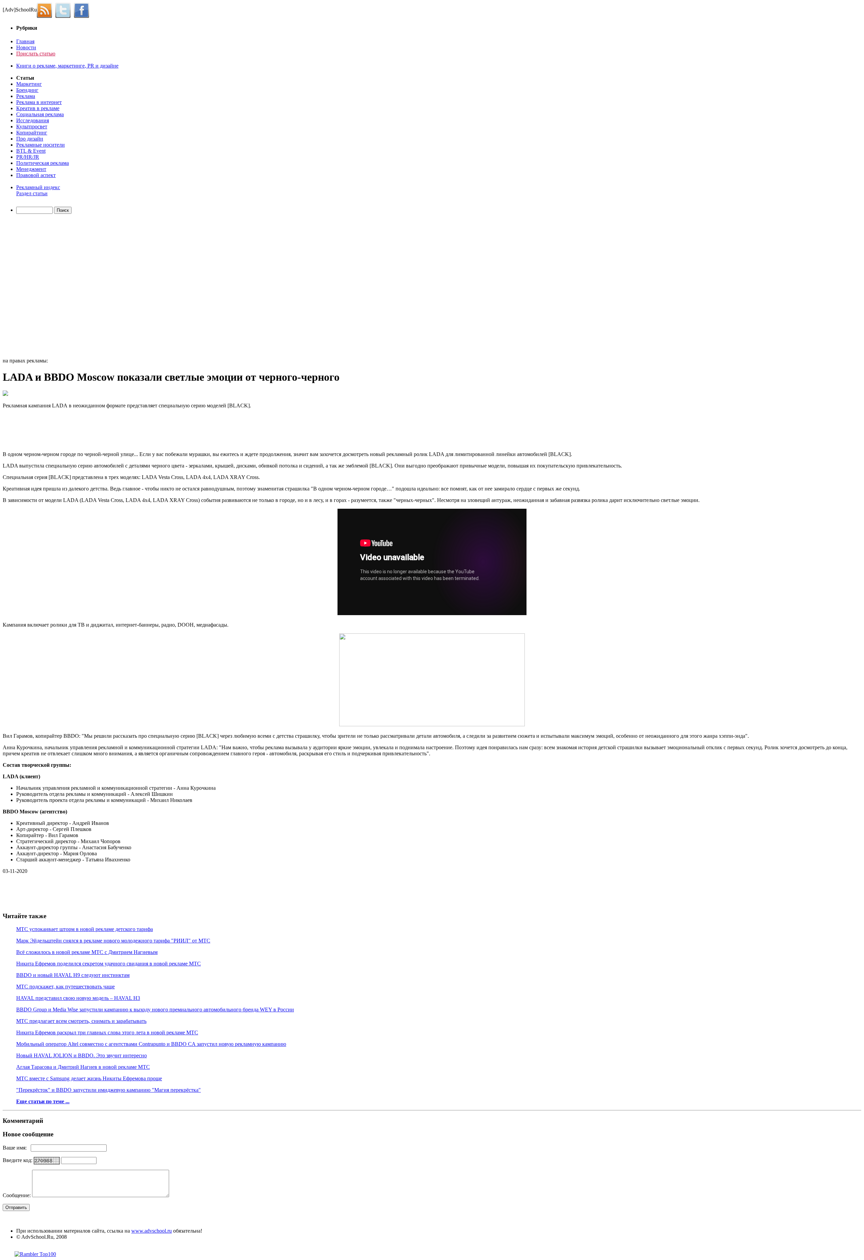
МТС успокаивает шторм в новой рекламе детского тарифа (84, 929)
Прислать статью (35, 53)
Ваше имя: (17, 1148)
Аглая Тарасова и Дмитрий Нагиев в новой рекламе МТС (83, 1067)
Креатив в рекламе (37, 108)
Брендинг (27, 90)
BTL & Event (31, 151)
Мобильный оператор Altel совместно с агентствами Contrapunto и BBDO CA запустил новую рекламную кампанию (151, 1044)
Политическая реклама (42, 163)
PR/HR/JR (27, 157)
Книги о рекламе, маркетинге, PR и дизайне (67, 66)
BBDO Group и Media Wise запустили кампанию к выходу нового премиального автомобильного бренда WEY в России (155, 1009)
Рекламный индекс (38, 187)
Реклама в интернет (39, 102)
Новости (26, 47)
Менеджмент (31, 169)
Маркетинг (29, 84)
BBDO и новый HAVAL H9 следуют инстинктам (73, 975)
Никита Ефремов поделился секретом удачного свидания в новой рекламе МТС (108, 963)
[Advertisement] (41, 286)
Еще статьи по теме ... (43, 1101)
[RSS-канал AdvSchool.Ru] (46, 9)
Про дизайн (29, 139)
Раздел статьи (32, 193)
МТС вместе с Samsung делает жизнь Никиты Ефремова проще (89, 1078)
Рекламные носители (40, 145)
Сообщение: (17, 1195)
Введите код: (18, 1160)
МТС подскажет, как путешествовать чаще (65, 986)
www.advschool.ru (151, 1231)
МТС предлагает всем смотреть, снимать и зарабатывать (81, 1021)
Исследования (32, 120)
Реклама (25, 96)
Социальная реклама (40, 114)
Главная (25, 41)
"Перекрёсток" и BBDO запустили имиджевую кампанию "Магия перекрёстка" (108, 1090)
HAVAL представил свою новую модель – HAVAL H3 (78, 998)
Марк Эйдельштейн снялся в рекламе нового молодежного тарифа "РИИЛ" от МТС (113, 940)
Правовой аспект (36, 175)
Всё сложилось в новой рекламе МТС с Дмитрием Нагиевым (87, 952)
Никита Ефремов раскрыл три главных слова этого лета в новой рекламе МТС (107, 1032)
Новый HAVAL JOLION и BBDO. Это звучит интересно (81, 1055)
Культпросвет (31, 126)
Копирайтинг (31, 132)
